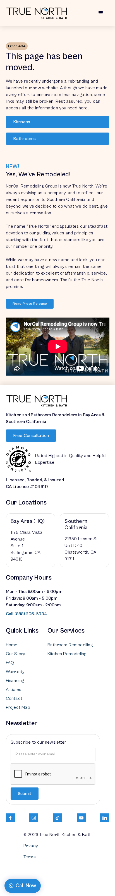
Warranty (15, 671)
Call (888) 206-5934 (26, 613)
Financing (15, 680)
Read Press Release (30, 304)
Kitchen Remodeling (67, 653)
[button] (100, 12)
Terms (29, 856)
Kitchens (21, 121)
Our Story (15, 653)
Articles (13, 689)
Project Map (18, 707)
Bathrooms (24, 138)
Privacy (30, 845)
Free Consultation (31, 435)
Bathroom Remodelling (70, 644)
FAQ (10, 662)
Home (12, 644)
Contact (14, 698)
